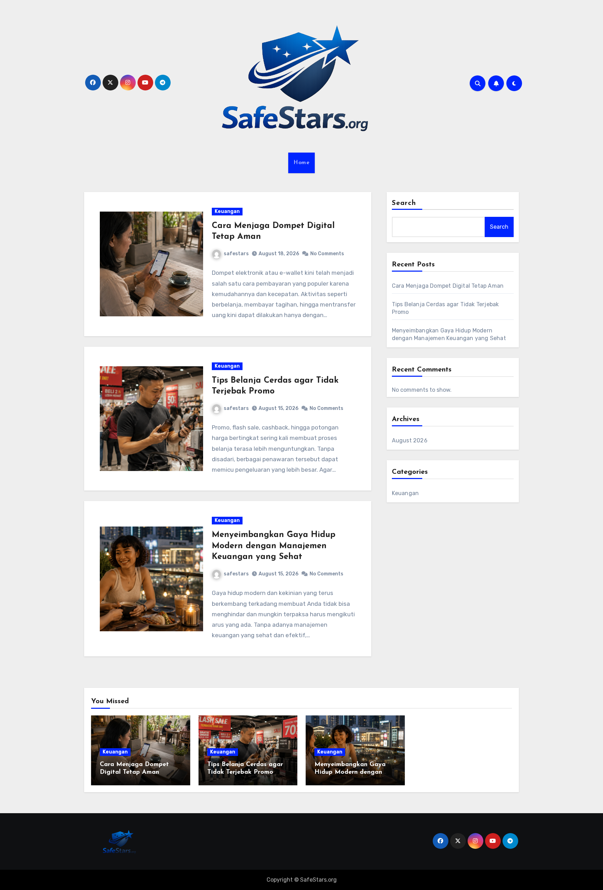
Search (404, 203)
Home (301, 163)
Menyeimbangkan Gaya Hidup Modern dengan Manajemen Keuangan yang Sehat (273, 546)
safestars (236, 254)
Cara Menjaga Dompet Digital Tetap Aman (448, 285)
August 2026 (409, 440)
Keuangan (227, 211)
